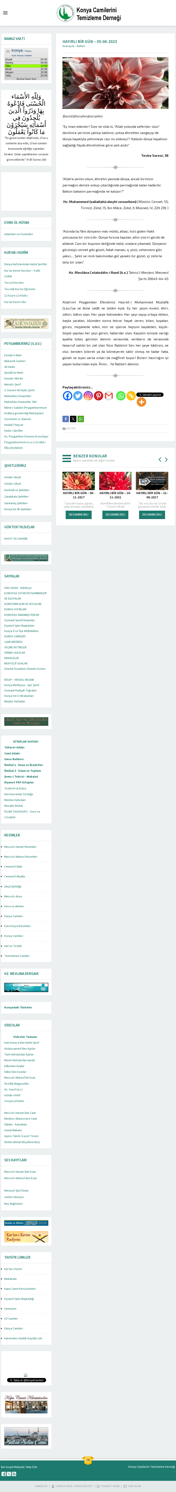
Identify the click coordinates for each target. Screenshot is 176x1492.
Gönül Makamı (13, 1130)
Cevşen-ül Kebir (14, 1101)
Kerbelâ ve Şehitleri (16, 490)
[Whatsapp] (121, 395)
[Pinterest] (98, 395)
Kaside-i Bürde (13, 378)
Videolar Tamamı (25, 1037)
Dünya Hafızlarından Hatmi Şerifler (25, 264)
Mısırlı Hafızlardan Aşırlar (19, 1060)
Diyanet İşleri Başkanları (19, 626)
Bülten (81, 46)
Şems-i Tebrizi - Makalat (21, 777)
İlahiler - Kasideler (15, 1124)
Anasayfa (68, 46)
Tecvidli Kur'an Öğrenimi (19, 289)
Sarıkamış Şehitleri (16, 503)
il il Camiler (11, 1319)
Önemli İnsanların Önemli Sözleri (25, 669)
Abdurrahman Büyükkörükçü (22, 1142)
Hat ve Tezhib (13, 946)
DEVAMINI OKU (78, 514)
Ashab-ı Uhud (12, 484)
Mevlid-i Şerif (12, 384)
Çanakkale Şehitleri (16, 497)
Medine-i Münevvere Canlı (20, 1119)
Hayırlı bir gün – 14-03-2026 (115, 495)
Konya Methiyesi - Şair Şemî (21, 685)
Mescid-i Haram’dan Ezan (20, 1172)
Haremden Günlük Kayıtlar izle (23, 1338)
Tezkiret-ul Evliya (15, 788)
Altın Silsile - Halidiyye (18, 588)
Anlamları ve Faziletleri (18, 234)
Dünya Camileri (13, 916)
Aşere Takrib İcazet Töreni (21, 1136)
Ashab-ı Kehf (12, 1095)
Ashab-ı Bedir (12, 477)
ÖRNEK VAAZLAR (14, 653)
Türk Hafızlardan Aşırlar (19, 1054)
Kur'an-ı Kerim (13, 1269)
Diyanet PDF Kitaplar (19, 782)
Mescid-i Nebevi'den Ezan (20, 1178)
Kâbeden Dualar (14, 1066)
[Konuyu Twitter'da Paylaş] (73, 419)
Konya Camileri (13, 936)
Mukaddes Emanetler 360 (20, 402)
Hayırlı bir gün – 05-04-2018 (78, 495)
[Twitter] (78, 395)
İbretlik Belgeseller (16, 1084)
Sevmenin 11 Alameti (17, 419)
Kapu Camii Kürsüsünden (20, 1289)
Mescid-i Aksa (13, 896)
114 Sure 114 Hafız (16, 296)
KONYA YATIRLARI (15, 609)
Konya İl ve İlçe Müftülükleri (21, 631)
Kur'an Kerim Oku (15, 302)
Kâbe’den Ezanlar (15, 1072)
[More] (141, 402)
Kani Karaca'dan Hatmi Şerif (21, 1043)
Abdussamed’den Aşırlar (19, 1049)
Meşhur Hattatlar (14, 701)
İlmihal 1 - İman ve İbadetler (23, 765)
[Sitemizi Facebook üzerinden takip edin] (4, 1474)
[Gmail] (109, 395)
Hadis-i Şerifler (13, 431)
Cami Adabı (12, 753)
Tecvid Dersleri (14, 283)
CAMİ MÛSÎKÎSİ (13, 642)
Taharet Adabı (14, 747)
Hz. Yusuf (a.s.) (13, 1089)
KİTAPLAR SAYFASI (25, 742)
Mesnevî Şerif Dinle (16, 1191)
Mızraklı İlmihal (13, 806)
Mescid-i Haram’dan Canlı (20, 1113)
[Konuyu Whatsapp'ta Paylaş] (80, 419)
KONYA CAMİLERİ (15, 636)
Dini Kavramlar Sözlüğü (18, 794)
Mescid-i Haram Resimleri (20, 847)
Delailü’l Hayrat (13, 425)
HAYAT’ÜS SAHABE (16, 539)
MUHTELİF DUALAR (15, 663)
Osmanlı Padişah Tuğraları (20, 690)
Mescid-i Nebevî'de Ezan (19, 1078)
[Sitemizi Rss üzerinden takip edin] (14, 1474)
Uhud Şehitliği (12, 887)
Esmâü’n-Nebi (13, 355)
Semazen (10, 1309)
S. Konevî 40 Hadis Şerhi (19, 390)
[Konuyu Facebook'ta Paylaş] (65, 419)
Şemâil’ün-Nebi (13, 373)
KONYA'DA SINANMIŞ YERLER (21, 615)
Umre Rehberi (14, 759)
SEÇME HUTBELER (15, 647)
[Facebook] (67, 395)
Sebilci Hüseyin (14, 1197)
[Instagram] (88, 395)
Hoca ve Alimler (14, 906)
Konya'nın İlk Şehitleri (17, 509)
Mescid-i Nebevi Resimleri (20, 857)
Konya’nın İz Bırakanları (19, 696)
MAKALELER (11, 658)
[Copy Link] (131, 395)
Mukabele (10, 1279)
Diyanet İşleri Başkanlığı (19, 1299)
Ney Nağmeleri (13, 1204)
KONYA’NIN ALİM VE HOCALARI (22, 604)
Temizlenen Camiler (17, 956)
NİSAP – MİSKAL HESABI (19, 680)
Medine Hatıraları (15, 800)
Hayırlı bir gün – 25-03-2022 (152, 495)
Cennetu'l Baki (13, 867)
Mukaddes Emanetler (17, 396)
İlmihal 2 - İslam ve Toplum (22, 771)
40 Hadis (9, 367)
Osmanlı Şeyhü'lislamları (19, 620)
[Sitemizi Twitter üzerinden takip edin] (9, 1474)
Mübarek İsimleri (15, 361)
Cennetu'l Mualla (14, 876)
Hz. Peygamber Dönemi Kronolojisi (26, 436)
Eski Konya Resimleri (17, 926)
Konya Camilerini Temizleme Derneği (151, 1467)
